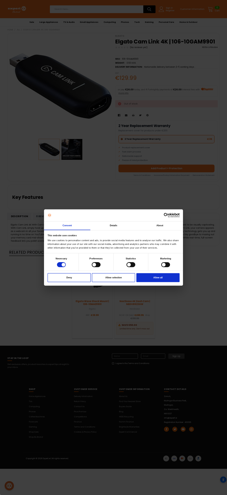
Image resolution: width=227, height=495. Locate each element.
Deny (69, 277)
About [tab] (159, 225)
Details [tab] (113, 225)
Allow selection (113, 277)
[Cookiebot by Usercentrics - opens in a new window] (166, 215)
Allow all (158, 277)
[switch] (96, 264)
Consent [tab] (67, 225)
